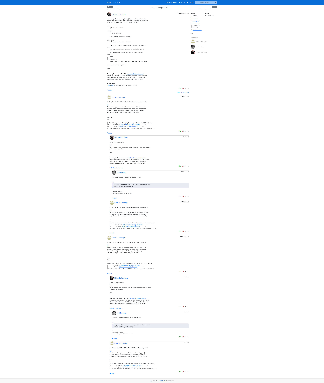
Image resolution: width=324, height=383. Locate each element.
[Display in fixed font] (185, 88)
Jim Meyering (121, 172)
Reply (110, 90)
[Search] (215, 2)
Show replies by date (183, 92)
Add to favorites (197, 30)
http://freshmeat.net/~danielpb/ (128, 126)
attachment (119, 168)
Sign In (182, 2)
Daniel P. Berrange (118, 97)
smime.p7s (110, 85)
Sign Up (190, 2)
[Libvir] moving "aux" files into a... (207, 9)
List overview (194, 18)
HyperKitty (162, 380)
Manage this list (172, 2)
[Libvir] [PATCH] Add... (113, 9)
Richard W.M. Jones (118, 14)
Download (196, 22)
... (108, 105)
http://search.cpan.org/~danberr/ (130, 124)
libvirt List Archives (113, 3)
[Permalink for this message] (188, 88)
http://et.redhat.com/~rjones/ (135, 74)
